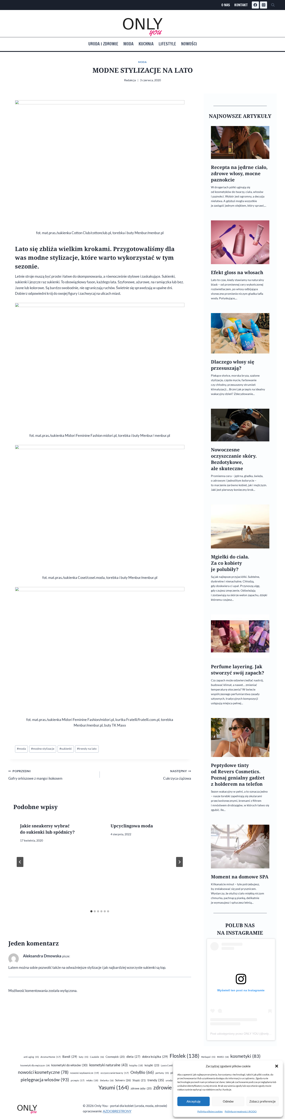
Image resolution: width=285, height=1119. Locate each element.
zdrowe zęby (141, 1088)
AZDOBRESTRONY (117, 1111)
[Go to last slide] (20, 862)
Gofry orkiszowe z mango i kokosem (35, 775)
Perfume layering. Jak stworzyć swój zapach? (237, 669)
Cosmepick (115, 1056)
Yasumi (113, 1087)
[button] (277, 1066)
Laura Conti (169, 1065)
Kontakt (241, 4)
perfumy (162, 1073)
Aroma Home (50, 1056)
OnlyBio (142, 1072)
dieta (133, 1056)
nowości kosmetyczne (43, 1072)
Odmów (228, 1101)
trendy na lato (87, 748)
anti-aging (31, 1056)
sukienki (65, 748)
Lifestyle (167, 44)
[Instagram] (263, 5)
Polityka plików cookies (210, 1111)
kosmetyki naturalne (108, 1065)
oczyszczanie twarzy (115, 1072)
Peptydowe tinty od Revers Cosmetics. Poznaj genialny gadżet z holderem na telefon (238, 774)
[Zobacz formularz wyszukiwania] (273, 5)
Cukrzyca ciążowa (177, 775)
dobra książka (155, 1056)
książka (136, 1065)
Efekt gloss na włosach (237, 272)
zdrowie (169, 1087)
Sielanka (106, 1080)
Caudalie (97, 1056)
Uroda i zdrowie (103, 44)
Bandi (69, 1056)
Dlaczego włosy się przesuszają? (232, 365)
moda (21, 748)
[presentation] (240, 142)
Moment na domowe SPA (240, 877)
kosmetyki (245, 1056)
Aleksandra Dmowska (42, 955)
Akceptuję (194, 1101)
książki (152, 1065)
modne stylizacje (42, 748)
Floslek (184, 1056)
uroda (172, 1080)
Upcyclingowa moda (132, 826)
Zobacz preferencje (262, 1101)
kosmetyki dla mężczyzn (35, 1065)
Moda (128, 44)
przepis (77, 1080)
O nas (225, 4)
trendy (156, 1080)
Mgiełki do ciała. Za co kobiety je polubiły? (230, 563)
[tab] (91, 911)
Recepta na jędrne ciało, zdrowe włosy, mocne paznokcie (239, 173)
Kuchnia (146, 44)
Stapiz (139, 1080)
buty (83, 1056)
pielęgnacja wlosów (45, 1079)
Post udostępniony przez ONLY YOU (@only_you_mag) (247, 1033)
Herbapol (208, 1056)
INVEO (223, 1056)
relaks (92, 1080)
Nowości (189, 44)
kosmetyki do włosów (69, 1065)
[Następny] (179, 862)
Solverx (123, 1080)
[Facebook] (255, 5)
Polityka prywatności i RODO (241, 1111)
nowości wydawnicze (84, 1072)
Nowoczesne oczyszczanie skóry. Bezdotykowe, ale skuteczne (234, 459)
